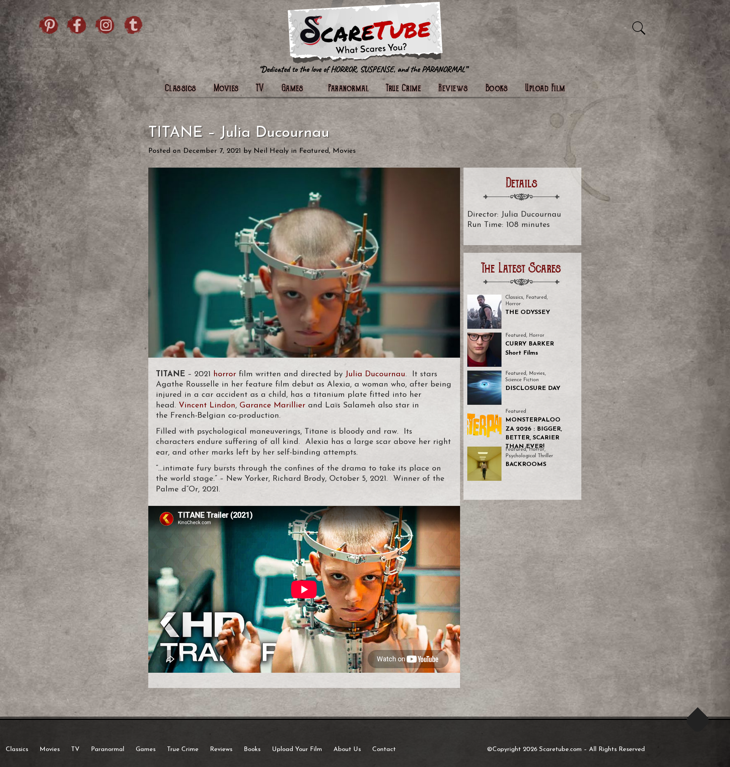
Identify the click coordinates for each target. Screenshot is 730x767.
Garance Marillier (272, 405)
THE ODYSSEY (527, 312)
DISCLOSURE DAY (532, 388)
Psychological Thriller (529, 455)
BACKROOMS (525, 464)
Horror (513, 303)
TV (260, 89)
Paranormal (348, 89)
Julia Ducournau (375, 374)
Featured (314, 151)
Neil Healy (271, 151)
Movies (226, 89)
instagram (105, 23)
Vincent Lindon (207, 405)
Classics (180, 89)
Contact (384, 749)
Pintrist (49, 23)
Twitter (133, 23)
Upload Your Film (297, 749)
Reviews (453, 89)
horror (224, 374)
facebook (77, 23)
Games (146, 749)
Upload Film (545, 89)
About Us (347, 749)
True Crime (403, 89)
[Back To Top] (697, 720)
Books (497, 89)
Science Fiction (522, 379)
